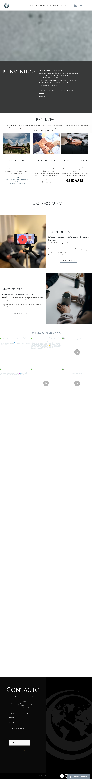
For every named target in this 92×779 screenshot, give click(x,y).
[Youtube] (66, 776)
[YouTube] (72, 180)
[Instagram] (77, 180)
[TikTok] (81, 180)
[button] (75, 5)
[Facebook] (68, 180)
